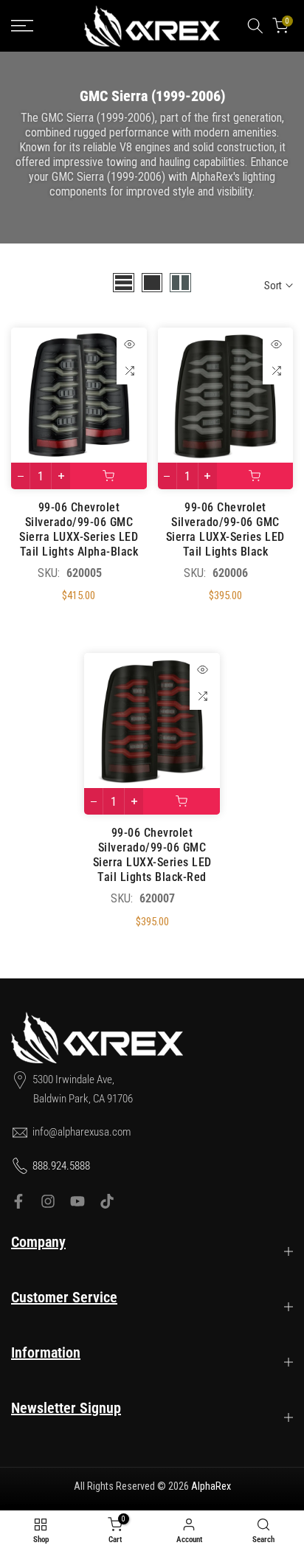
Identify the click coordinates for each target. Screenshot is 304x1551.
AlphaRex (211, 1486)
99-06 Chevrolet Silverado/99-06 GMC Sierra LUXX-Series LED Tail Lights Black (225, 529)
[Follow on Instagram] (48, 1201)
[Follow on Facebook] (18, 1201)
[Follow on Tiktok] (107, 1201)
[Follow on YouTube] (77, 1201)
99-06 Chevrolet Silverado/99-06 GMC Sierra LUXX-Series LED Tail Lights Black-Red (152, 855)
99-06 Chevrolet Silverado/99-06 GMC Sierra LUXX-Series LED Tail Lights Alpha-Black (78, 529)
